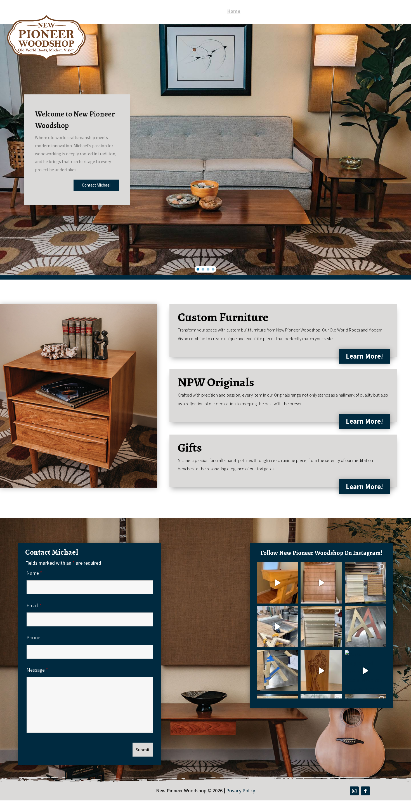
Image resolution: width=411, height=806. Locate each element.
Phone (33, 637)
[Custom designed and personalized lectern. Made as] (365, 670)
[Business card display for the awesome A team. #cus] (321, 582)
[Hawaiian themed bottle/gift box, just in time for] (321, 670)
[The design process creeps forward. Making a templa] (365, 626)
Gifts (373, 11)
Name (34, 573)
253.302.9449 (391, 19)
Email (34, 605)
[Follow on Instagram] (354, 790)
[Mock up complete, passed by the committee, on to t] (321, 626)
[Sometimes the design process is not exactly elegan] (277, 670)
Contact (395, 11)
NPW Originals (346, 11)
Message (37, 670)
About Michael (262, 11)
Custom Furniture (305, 11)
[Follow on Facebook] (365, 790)
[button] (198, 269)
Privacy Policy (240, 790)
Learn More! (364, 356)
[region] (205, 149)
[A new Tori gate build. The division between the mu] (277, 582)
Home (233, 11)
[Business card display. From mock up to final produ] (365, 582)
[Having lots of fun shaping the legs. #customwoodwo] (277, 626)
